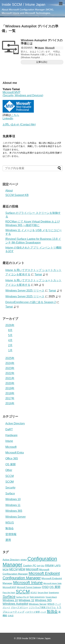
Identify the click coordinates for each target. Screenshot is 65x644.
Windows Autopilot (15, 604)
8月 (10, 330)
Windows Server (15, 516)
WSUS (9, 522)
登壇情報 (10, 534)
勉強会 (9, 528)
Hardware (11, 435)
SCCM (9, 476)
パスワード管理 (32, 612)
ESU (42, 566)
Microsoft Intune (28, 582)
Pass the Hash (9, 592)
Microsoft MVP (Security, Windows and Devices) (23, 94)
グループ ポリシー (19, 607)
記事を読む (42, 62)
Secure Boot (43, 592)
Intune (41, 47)
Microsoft (50, 47)
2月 (10, 345)
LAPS (57, 565)
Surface (10, 493)
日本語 (11, 616)
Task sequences (37, 597)
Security (10, 487)
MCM (5, 569)
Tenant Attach (51, 597)
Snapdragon (54, 592)
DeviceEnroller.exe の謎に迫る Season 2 (30, 302)
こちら (15, 115)
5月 (10, 335)
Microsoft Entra (14, 452)
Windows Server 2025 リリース (24, 290)
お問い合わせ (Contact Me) (19, 124)
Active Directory (15, 423)
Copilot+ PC (29, 565)
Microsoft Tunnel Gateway (29, 587)
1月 (10, 350)
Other (8, 470)
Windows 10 (13, 499)
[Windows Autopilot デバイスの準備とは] (10, 47)
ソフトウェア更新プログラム (42, 607)
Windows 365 (13, 510)
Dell (38, 566)
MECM (13, 569)
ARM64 (23, 560)
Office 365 (11, 458)
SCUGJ (33, 592)
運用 (8, 539)
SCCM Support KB (17, 195)
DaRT (9, 429)
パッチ (43, 612)
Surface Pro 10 (22, 597)
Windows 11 (12, 505)
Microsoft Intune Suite (52, 583)
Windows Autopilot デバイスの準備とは (42, 42)
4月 (10, 340)
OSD (45, 587)
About (9, 190)
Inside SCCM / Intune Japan (23, 4)
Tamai (38, 274)
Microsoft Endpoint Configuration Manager (31, 575)
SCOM (9, 481)
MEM (21, 569)
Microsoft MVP (9, 587)
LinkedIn (8, 118)
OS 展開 (10, 464)
